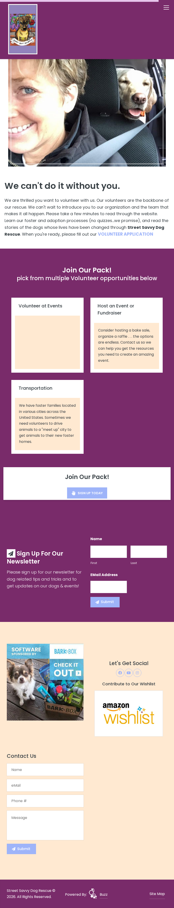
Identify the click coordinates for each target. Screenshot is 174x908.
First (94, 563)
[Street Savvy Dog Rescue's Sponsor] (45, 682)
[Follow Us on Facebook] (120, 673)
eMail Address (104, 575)
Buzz (104, 894)
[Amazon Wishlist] (128, 713)
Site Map (157, 893)
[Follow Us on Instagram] (137, 673)
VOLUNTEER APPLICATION (125, 234)
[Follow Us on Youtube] (129, 673)
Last (134, 563)
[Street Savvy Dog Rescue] (32, 30)
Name (96, 539)
